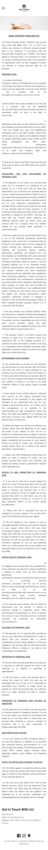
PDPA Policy (24, 844)
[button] (3, 8)
